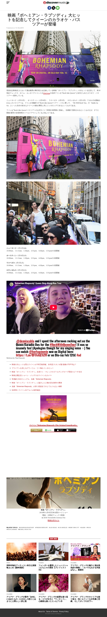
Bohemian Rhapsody (27, 527)
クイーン (46, 93)
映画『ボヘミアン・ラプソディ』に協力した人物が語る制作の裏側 (37, 383)
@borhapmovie (38, 351)
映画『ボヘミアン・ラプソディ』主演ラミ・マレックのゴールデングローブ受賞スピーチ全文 (47, 372)
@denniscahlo (25, 341)
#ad (79, 355)
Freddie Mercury (42, 527)
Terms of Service (52, 611)
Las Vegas (53, 527)
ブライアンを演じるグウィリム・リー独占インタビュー (33, 368)
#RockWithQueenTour (63, 344)
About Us (41, 611)
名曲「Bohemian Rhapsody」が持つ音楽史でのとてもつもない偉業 (37, 386)
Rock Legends (12, 529)
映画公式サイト (53, 520)
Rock (89, 527)
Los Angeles (63, 527)
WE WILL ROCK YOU (25, 529)
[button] (8, 3)
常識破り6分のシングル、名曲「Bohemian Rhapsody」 (32, 379)
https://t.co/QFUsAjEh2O (31, 355)
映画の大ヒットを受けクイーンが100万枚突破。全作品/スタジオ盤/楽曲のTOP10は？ (44, 364)
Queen (83, 527)
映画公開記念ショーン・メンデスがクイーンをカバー (32, 375)
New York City (74, 527)
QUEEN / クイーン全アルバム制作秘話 (26, 390)
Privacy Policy (64, 611)
